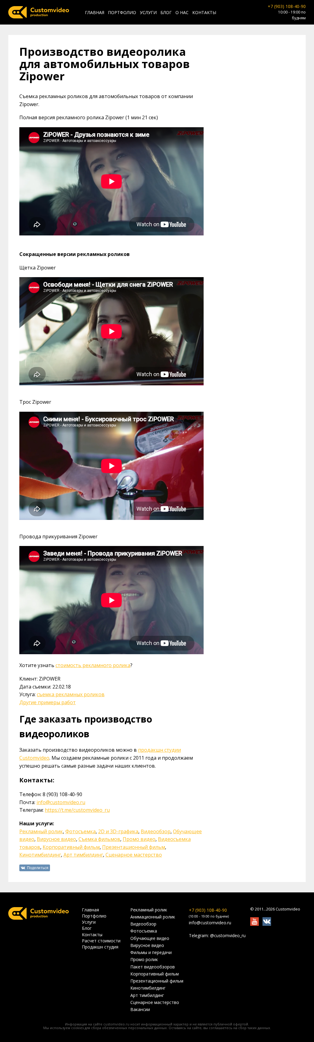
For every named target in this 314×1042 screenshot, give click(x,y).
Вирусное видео (56, 839)
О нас (182, 12)
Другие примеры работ (47, 702)
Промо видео (139, 839)
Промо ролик (144, 959)
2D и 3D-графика (118, 831)
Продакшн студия (100, 947)
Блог (166, 12)
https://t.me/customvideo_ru (77, 810)
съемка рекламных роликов (71, 694)
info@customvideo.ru (60, 802)
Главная (94, 12)
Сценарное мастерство (133, 854)
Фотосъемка (80, 831)
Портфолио (122, 12)
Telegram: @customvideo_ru (217, 935)
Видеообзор (155, 831)
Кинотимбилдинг (40, 854)
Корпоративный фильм (71, 847)
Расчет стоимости (101, 941)
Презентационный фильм (133, 847)
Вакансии (140, 1009)
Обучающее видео (149, 938)
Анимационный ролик (152, 917)
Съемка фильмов (99, 839)
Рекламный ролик (41, 831)
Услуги (148, 12)
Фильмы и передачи (151, 952)
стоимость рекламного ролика (93, 665)
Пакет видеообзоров (152, 967)
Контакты (204, 12)
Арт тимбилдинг (83, 854)
